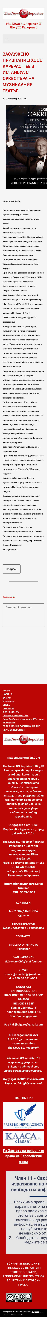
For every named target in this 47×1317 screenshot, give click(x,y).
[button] (23, 739)
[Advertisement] (23, 655)
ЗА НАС (7, 698)
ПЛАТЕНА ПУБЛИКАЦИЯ (15, 716)
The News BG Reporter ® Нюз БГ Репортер (24, 25)
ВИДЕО (6, 705)
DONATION (8, 708)
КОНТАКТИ (8, 701)
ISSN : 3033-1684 (11, 712)
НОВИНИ (7, 694)
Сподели (11, 569)
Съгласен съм (16, 1314)
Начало (6, 691)
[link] (23, 13)
